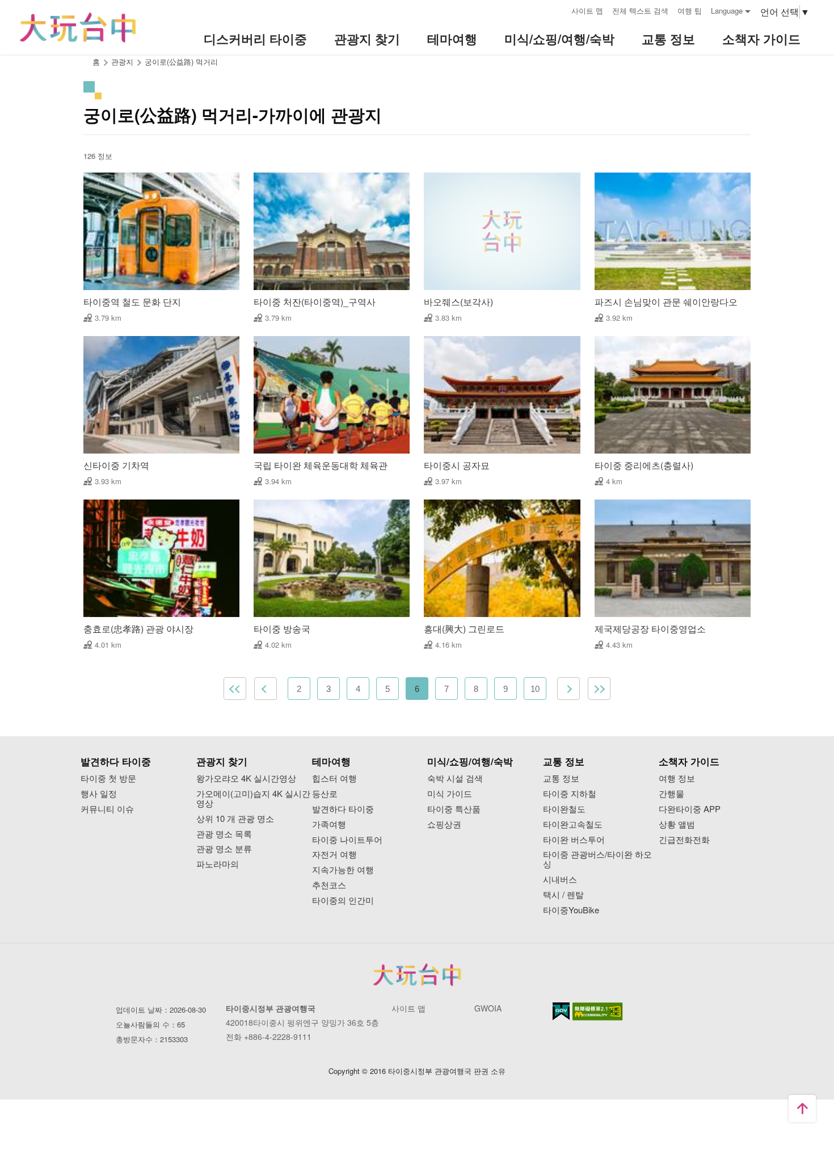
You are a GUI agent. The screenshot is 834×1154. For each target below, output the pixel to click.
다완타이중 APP (690, 809)
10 (535, 689)
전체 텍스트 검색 (640, 10)
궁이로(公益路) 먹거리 (181, 61)
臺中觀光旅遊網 (78, 27)
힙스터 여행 (334, 778)
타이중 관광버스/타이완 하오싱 (597, 859)
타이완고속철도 (573, 824)
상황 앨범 (677, 824)
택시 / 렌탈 (563, 895)
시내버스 (560, 879)
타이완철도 (564, 809)
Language (727, 10)
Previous (265, 688)
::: (558, 9)
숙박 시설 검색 (455, 778)
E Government (561, 1011)
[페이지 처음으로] (802, 1108)
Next (568, 688)
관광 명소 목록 (224, 834)
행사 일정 (99, 794)
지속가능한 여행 (343, 870)
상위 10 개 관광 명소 (235, 819)
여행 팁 (689, 10)
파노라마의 (217, 864)
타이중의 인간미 (343, 900)
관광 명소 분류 (224, 849)
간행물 (671, 794)
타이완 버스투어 (574, 840)
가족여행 (329, 824)
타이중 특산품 (454, 809)
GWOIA (488, 1008)
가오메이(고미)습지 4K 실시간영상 (253, 798)
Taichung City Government (417, 974)
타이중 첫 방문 (108, 778)
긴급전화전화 (684, 840)
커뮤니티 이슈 (107, 809)
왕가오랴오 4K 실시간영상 (246, 778)
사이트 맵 (587, 10)
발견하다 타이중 (343, 809)
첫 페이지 (235, 688)
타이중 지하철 (569, 794)
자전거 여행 (334, 854)
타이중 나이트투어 (347, 840)
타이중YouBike (571, 910)
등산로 (325, 794)
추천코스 (329, 885)
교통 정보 (561, 778)
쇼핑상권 (444, 824)
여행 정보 (677, 778)
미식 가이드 (449, 794)
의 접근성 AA (597, 1011)
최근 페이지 (599, 688)
